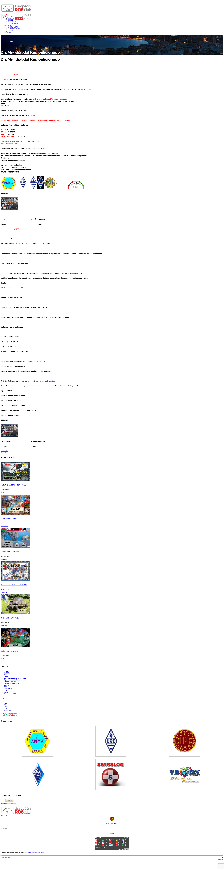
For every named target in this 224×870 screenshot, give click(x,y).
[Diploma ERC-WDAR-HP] (112, 637)
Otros (5, 690)
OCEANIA (7, 687)
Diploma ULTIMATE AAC (11, 681)
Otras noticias (8, 688)
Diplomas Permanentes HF (11, 683)
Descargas (7, 676)
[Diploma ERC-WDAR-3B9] (112, 604)
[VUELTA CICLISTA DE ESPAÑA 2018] (112, 571)
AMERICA (7, 673)
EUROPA (6, 685)
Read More (4, 492)
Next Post (3, 452)
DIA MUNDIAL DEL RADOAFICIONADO (15, 678)
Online (5, 816)
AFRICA (6, 671)
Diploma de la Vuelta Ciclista (12, 680)
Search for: (4, 15)
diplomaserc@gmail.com (46, 381)
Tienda (6, 692)
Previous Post (4, 451)
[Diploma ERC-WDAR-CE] (112, 505)
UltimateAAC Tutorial (112, 823)
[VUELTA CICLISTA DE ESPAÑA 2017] (112, 471)
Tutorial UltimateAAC (10, 694)
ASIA (5, 674)
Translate (220, 859)
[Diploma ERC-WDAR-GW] (112, 538)
